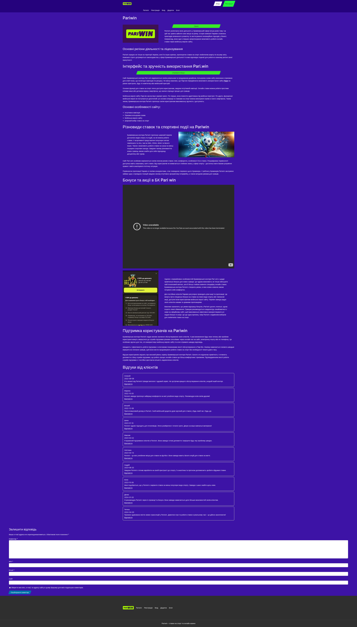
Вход (218, 4)
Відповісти (128, 384)
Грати (196, 26)
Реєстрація (229, 4)
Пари (226, 81)
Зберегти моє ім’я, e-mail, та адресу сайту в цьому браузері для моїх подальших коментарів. (47, 587)
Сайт (11, 579)
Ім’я (11, 561)
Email (11, 570)
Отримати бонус (178, 73)
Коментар (13, 539)
